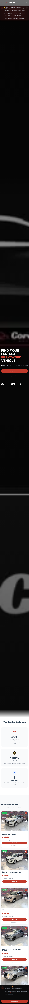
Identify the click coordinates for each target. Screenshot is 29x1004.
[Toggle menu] (26, 3)
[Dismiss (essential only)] (27, 987)
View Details (14, 843)
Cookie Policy (12, 992)
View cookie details (9, 994)
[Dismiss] (27, 8)
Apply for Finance (14, 376)
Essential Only (14, 997)
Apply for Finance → (15, 845)
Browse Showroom (13, 371)
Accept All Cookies (14, 1001)
